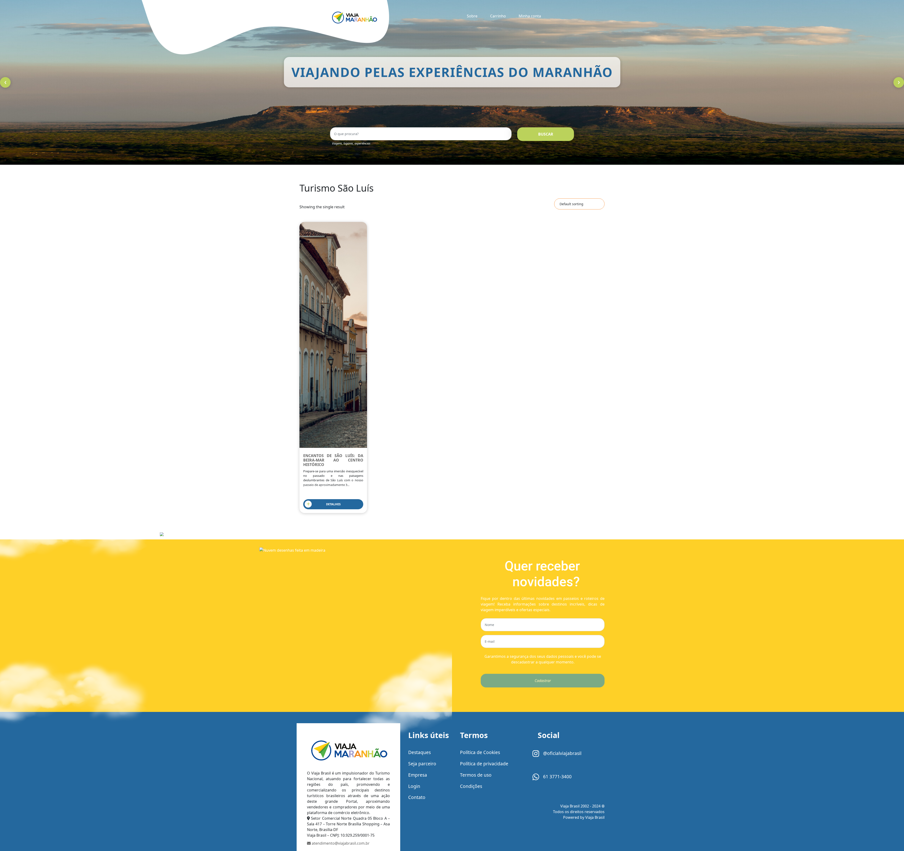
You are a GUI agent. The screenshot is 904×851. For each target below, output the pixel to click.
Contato (416, 797)
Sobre (472, 16)
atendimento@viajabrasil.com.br (340, 843)
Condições (471, 786)
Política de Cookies (480, 752)
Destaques (419, 752)
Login (414, 786)
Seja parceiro (422, 763)
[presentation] (5, 82)
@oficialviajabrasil (561, 753)
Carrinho (498, 16)
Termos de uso (476, 775)
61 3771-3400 (557, 776)
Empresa (417, 775)
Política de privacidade (484, 763)
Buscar (545, 134)
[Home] (348, 750)
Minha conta (530, 16)
